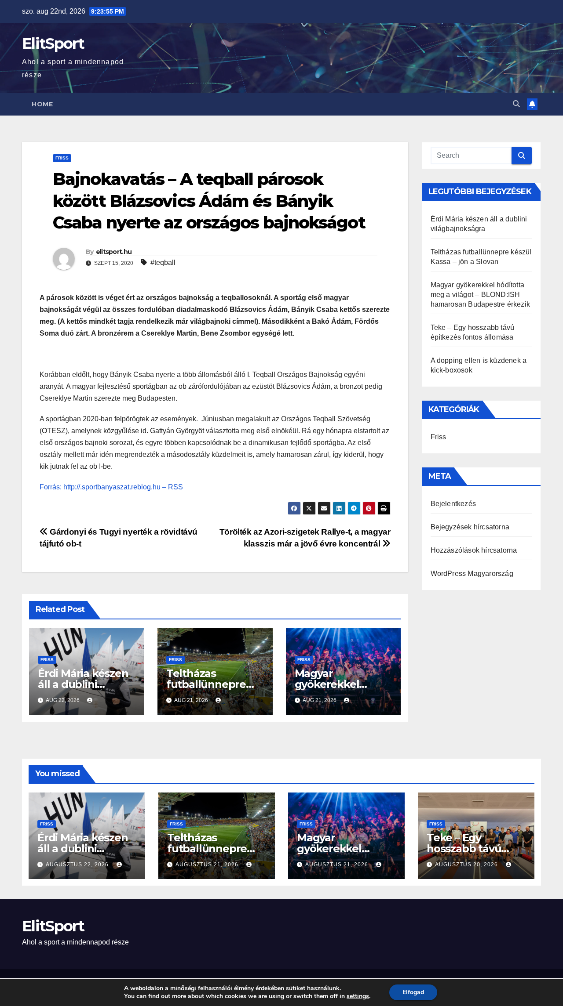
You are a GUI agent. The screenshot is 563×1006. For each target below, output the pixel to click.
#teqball (162, 262)
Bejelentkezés (453, 503)
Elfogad (413, 992)
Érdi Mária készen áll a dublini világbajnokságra (83, 684)
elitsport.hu (114, 252)
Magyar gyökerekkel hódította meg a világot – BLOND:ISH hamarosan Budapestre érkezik (480, 294)
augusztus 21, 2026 (207, 864)
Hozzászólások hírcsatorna (474, 550)
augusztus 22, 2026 (78, 864)
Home (42, 104)
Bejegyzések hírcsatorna (470, 527)
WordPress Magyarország (472, 573)
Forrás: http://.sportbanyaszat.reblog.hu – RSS (111, 487)
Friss (62, 158)
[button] (516, 104)
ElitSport (53, 43)
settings (358, 996)
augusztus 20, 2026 (467, 864)
